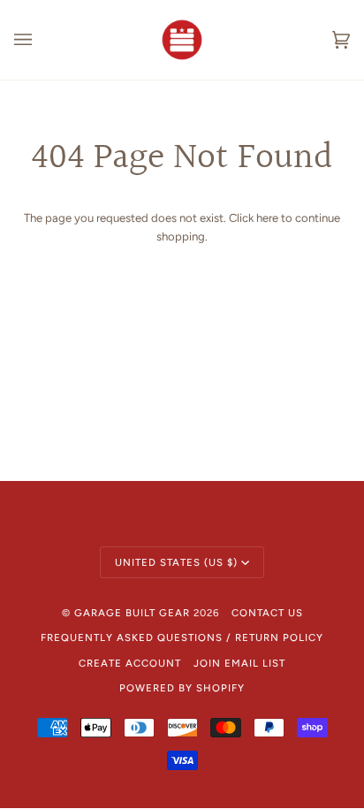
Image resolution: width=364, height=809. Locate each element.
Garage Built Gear (132, 613)
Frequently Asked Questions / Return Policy (182, 637)
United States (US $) (176, 562)
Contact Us (267, 613)
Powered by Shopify (182, 688)
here (267, 218)
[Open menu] (40, 40)
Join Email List (239, 663)
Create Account (130, 663)
